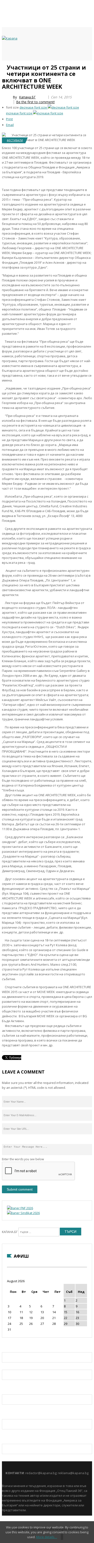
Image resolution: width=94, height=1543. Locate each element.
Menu (4, 66)
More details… (46, 1537)
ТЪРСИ (70, 1231)
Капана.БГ (27, 97)
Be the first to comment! (35, 102)
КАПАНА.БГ (10, 1232)
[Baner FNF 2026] (20, 1208)
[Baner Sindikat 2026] (23, 1213)
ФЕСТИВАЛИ (15, 140)
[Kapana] (9, 38)
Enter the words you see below (23, 1159)
